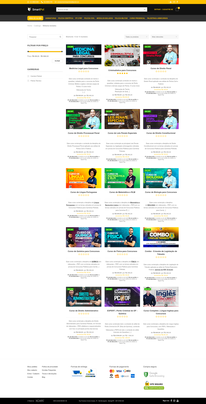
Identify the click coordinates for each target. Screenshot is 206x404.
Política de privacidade (50, 366)
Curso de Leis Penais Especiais (122, 133)
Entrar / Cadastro (33, 373)
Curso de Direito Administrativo (83, 310)
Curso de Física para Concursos (122, 251)
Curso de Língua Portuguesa (83, 192)
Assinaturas (50, 18)
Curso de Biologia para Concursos (161, 192)
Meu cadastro (32, 370)
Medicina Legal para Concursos (83, 68)
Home (29, 25)
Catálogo (37, 25)
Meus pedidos (32, 366)
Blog (43, 377)
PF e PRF (78, 18)
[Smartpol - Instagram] (174, 2)
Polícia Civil (89, 18)
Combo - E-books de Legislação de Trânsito (161, 253)
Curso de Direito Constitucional (160, 133)
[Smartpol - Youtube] (170, 2)
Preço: (29, 56)
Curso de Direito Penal (161, 68)
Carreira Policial (36, 76)
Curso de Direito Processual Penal (83, 133)
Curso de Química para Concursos (84, 251)
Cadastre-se (167, 9)
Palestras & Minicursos (157, 18)
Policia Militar (121, 18)
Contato (30, 377)
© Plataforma (30, 401)
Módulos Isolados (105, 18)
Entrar (157, 9)
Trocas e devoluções (49, 373)
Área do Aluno (35, 18)
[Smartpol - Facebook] (177, 2)
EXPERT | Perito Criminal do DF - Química (122, 312)
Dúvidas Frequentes (49, 370)
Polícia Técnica (36, 81)
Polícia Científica (65, 18)
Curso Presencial (137, 18)
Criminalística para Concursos (122, 70)
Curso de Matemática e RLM (122, 192)
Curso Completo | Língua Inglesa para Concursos (161, 312)
